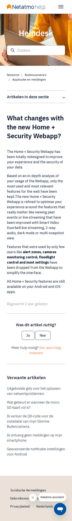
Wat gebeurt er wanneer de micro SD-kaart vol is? (33, 405)
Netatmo (13, 75)
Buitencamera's (35, 75)
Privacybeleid (20, 506)
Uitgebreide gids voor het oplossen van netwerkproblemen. (33, 391)
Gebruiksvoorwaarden (26, 498)
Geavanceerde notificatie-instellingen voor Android (36, 451)
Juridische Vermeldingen (28, 490)
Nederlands (45, 506)
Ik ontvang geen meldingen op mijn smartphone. (34, 438)
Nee (43, 335)
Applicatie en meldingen (29, 79)
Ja (28, 335)
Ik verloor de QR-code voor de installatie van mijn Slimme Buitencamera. (30, 421)
